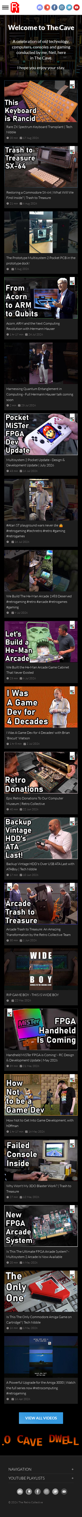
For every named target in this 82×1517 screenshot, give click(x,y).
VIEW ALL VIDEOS (41, 1418)
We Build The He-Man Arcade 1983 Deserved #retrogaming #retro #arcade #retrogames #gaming (39, 601)
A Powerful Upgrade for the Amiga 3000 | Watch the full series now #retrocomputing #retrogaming (40, 1387)
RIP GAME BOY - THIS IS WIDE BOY (32, 995)
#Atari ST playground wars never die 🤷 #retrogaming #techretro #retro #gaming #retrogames (35, 530)
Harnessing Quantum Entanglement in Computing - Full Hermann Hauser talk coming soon (39, 394)
